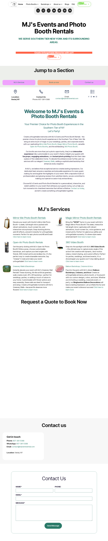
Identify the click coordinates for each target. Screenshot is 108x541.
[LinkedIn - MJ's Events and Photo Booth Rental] (64, 10)
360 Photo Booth (71, 147)
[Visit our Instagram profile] (91, 96)
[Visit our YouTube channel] (94, 96)
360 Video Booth (75, 242)
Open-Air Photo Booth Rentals (28, 242)
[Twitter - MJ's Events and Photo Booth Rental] (59, 10)
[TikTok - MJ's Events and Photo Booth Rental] (49, 10)
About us (57, 4)
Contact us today (77, 188)
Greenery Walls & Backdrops (23, 266)
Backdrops (45, 4)
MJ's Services (19, 82)
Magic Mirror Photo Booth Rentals (83, 217)
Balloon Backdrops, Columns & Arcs (79, 266)
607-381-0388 (18, 441)
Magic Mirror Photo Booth (67, 144)
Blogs (67, 4)
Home (20, 4)
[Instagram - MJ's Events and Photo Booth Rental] (43, 10)
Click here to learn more (22, 237)
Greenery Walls (49, 161)
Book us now (54, 82)
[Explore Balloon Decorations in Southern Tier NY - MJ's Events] (59, 268)
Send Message (53, 526)
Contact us (89, 82)
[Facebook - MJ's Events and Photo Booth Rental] (38, 10)
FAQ (73, 4)
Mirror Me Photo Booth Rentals (29, 217)
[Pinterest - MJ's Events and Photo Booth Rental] (70, 10)
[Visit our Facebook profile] (89, 96)
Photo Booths (31, 4)
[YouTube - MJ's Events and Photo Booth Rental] (54, 10)
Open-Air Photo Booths (39, 147)
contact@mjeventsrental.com (67, 98)
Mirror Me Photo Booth (48, 144)
